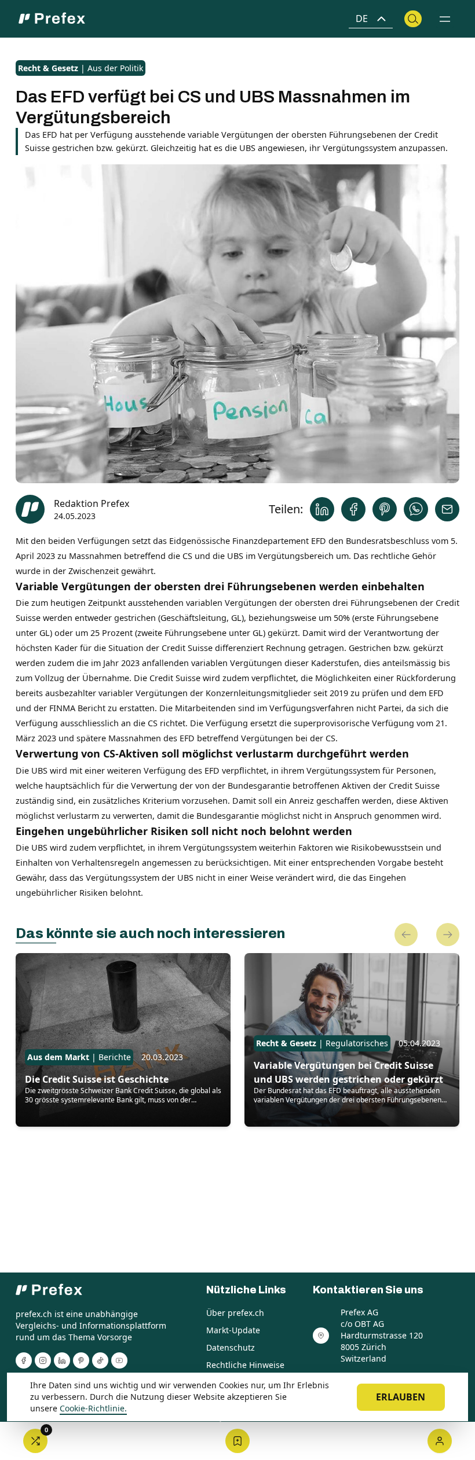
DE (362, 18)
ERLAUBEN (400, 1397)
